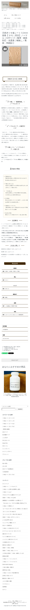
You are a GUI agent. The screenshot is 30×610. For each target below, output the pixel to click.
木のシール (5, 446)
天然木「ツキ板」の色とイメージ (10, 550)
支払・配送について (16, 15)
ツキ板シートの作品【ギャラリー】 (10, 528)
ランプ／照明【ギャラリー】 (9, 536)
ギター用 (4, 466)
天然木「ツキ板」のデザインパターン (11, 517)
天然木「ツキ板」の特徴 (8, 547)
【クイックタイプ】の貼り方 (9, 511)
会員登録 (4, 586)
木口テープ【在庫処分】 (8, 469)
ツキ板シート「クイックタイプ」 (10, 559)
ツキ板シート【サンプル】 (11, 29)
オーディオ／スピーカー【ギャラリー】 (11, 531)
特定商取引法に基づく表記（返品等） (12, 346)
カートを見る (18, 18)
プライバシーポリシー (22, 602)
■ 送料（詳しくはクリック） (8, 251)
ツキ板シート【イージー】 (8, 418)
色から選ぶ (8, 24)
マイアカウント (6, 584)
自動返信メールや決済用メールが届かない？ (12, 500)
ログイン (4, 589)
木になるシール (6, 440)
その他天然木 (5, 471)
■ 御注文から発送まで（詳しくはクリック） (11, 249)
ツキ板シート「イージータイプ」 (10, 561)
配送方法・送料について (8, 578)
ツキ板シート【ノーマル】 (11, 22)
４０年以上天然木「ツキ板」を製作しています (13, 553)
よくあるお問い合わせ (7, 520)
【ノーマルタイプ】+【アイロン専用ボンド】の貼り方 (15, 508)
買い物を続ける (7, 350)
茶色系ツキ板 (14, 24)
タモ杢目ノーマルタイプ (7, 27)
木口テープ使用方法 (7, 525)
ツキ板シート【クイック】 (8, 421)
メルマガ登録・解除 (7, 581)
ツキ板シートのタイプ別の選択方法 (10, 572)
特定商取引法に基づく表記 (9, 602)
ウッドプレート (6, 448)
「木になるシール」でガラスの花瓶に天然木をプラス (14, 503)
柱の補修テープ (6, 434)
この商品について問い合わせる (11, 349)
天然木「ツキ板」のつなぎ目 (9, 497)
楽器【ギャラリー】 (7, 533)
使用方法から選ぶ (6, 570)
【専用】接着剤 (6, 429)
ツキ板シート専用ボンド (8, 506)
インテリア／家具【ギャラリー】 (10, 539)
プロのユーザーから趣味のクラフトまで (11, 495)
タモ (19, 22)
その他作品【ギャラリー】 (8, 542)
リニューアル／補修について (9, 522)
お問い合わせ (7, 18)
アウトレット (5, 454)
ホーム (5, 15)
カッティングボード (7, 451)
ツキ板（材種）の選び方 (8, 567)
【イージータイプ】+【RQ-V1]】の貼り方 (12, 514)
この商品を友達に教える (9, 348)
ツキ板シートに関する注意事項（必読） (11, 489)
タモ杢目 (23, 25)
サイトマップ (5, 483)
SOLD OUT (15, 360)
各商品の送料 (5, 556)
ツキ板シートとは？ (7, 492)
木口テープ (5, 432)
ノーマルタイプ (21, 29)
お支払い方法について (7, 575)
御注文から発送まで (7, 545)
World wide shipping (7, 564)
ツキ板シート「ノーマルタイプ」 (10, 486)
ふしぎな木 (5, 437)
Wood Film (5, 443)
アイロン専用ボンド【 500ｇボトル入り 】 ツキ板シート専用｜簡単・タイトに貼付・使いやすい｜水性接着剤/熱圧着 (15, 395)
